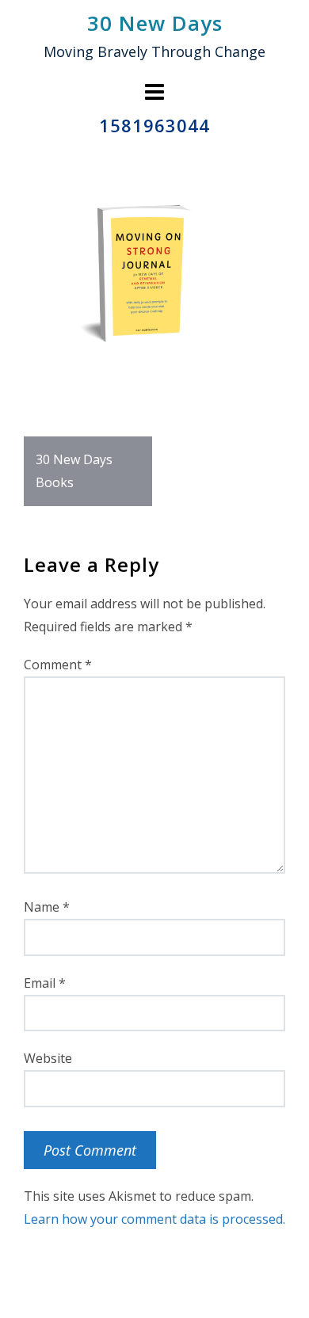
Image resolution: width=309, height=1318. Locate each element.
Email (45, 983)
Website (48, 1058)
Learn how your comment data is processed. (154, 1219)
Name (47, 907)
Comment (58, 664)
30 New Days (155, 23)
